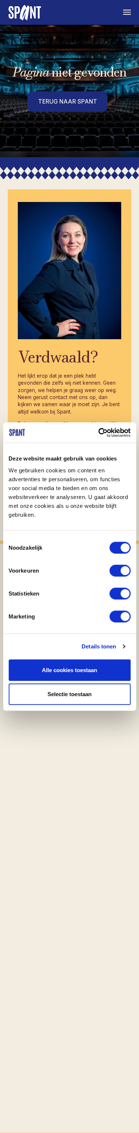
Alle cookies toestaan (69, 670)
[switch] (119, 570)
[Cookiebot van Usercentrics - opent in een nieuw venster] (98, 432)
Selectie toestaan (69, 694)
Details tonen (99, 646)
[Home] (25, 12)
